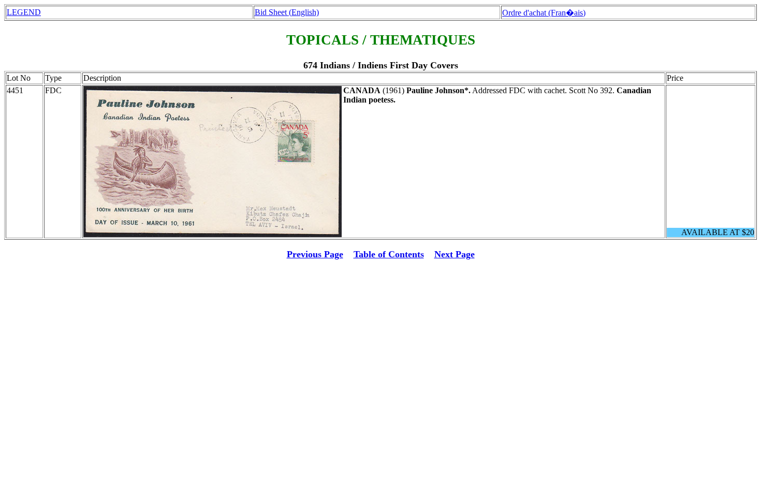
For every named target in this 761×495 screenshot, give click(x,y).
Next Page (454, 254)
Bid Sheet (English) (287, 12)
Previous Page (315, 254)
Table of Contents (389, 254)
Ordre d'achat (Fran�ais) (544, 12)
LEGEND (24, 12)
